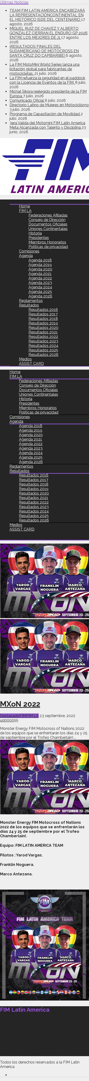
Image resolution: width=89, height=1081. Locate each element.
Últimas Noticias (14, 2)
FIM (22, 715)
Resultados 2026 (43, 354)
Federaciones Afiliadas (48, 215)
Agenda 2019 (40, 264)
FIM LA (25, 210)
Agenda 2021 (40, 273)
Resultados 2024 (43, 345)
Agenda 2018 (40, 260)
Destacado (9, 715)
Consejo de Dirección (47, 219)
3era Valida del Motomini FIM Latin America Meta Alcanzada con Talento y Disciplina (47, 125)
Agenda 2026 (40, 296)
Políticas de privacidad (48, 246)
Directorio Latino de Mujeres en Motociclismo (49, 105)
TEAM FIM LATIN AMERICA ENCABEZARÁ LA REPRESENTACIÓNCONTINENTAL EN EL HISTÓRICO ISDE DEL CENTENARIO (47, 15)
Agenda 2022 (40, 278)
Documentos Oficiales (47, 224)
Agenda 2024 (40, 287)
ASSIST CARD (31, 363)
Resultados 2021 (43, 332)
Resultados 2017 (43, 314)
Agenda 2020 (40, 269)
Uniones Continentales (48, 228)
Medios (25, 359)
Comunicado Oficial (27, 100)
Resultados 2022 (43, 336)
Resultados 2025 (43, 350)
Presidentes (38, 237)
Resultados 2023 (43, 341)
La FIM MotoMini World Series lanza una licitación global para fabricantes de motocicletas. (44, 69)
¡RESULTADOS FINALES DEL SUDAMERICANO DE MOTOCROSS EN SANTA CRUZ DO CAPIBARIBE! (44, 51)
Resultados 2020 (43, 327)
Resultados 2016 (43, 309)
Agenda (26, 255)
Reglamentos (31, 300)
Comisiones (29, 251)
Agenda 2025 (40, 291)
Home (24, 206)
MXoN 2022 (20, 704)
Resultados (29, 305)
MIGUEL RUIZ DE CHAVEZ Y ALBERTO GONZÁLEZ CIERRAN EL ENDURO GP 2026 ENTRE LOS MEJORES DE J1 (48, 33)
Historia (35, 233)
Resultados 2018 (43, 318)
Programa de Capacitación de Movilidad (45, 114)
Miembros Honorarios (47, 242)
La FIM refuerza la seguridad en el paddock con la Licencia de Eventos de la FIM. (47, 80)
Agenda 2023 (40, 282)
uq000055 (9, 720)
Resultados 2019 (43, 323)
